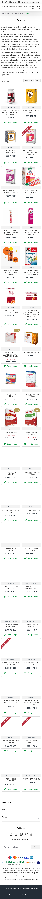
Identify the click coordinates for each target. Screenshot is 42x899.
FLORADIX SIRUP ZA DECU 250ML (11, 625)
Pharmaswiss (31, 621)
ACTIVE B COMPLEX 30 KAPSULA (31, 111)
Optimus (10, 349)
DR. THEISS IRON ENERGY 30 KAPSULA (10, 311)
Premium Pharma (31, 737)
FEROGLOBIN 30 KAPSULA (10, 473)
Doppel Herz (31, 267)
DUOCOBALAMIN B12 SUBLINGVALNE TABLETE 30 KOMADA (10, 354)
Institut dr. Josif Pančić (31, 775)
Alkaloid (31, 507)
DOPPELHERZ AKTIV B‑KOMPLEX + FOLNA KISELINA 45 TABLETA (31, 272)
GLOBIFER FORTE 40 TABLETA (31, 625)
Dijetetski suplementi (14, 13)
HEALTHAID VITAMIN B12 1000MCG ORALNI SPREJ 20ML (31, 703)
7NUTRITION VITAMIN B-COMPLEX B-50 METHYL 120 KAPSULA (10, 112)
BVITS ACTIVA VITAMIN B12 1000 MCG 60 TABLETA (11, 272)
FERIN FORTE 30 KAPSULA (31, 433)
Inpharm (10, 429)
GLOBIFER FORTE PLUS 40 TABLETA (10, 664)
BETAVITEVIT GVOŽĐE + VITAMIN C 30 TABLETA (31, 152)
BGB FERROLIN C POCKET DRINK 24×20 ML (31, 192)
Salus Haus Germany (31, 583)
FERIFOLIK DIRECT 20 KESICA (10, 395)
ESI (31, 187)
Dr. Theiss (11, 307)
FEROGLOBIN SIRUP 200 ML (10, 511)
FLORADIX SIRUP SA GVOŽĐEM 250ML (31, 587)
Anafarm (10, 147)
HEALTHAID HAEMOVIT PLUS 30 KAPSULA (11, 702)
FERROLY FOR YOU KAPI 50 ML (11, 587)
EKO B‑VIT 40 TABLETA (31, 352)
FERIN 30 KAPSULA (10, 432)
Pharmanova (31, 659)
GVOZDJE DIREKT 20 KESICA (31, 664)
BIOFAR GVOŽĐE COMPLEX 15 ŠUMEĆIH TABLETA (31, 232)
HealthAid (10, 697)
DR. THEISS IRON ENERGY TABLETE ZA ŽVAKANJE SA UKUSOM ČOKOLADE (31, 313)
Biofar (10, 227)
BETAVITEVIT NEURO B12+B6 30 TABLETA (10, 191)
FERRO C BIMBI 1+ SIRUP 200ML (31, 549)
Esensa (31, 147)
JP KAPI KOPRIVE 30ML (31, 779)
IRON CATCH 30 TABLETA (31, 742)
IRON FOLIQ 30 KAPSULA (11, 780)
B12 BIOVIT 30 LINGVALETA (11, 151)
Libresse (10, 737)
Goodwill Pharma (11, 775)
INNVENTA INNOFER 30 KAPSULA (11, 742)
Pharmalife (31, 545)
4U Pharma (11, 583)
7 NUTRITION (11, 107)
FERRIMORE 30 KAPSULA (10, 549)
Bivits (10, 267)
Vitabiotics (11, 468)
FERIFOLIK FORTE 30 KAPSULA (31, 395)
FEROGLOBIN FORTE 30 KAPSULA (31, 473)
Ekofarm (31, 349)
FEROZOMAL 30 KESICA (31, 510)
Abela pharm (31, 107)
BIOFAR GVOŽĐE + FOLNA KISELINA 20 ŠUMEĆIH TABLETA (11, 232)
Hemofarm (11, 545)
